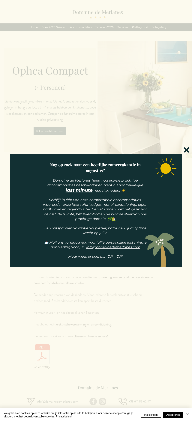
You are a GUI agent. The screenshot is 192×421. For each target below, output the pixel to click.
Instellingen (151, 415)
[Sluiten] (187, 414)
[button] (186, 150)
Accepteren (173, 415)
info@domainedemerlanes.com (113, 247)
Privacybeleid (64, 416)
